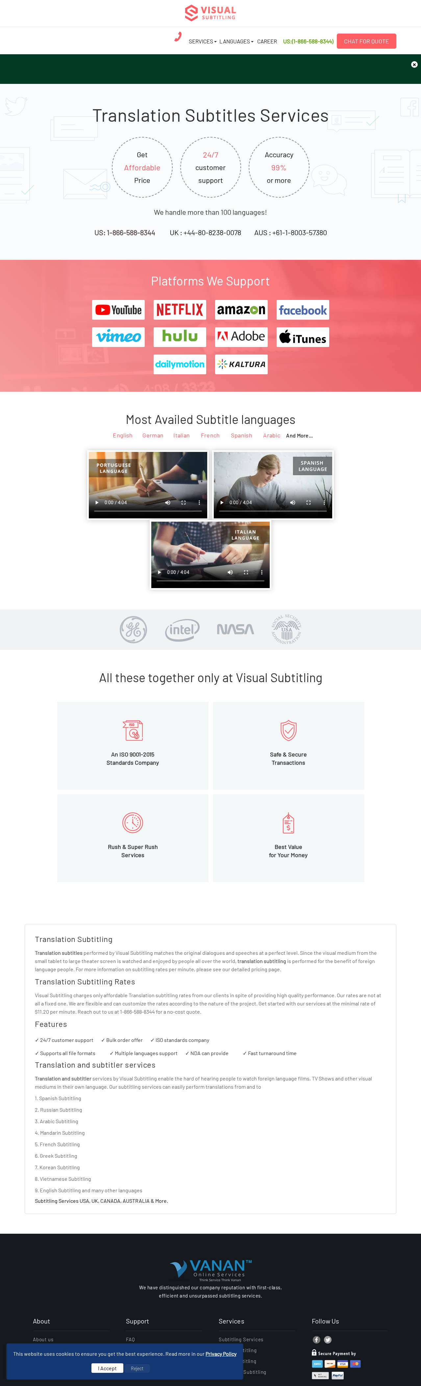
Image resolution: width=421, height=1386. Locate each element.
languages (130, 1190)
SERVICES (201, 41)
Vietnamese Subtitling (65, 1179)
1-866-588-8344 (137, 1011)
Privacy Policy (221, 1353)
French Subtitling (60, 1144)
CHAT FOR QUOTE (366, 41)
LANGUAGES (234, 41)
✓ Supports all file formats (65, 1053)
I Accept (107, 1368)
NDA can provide (209, 1053)
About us (43, 1339)
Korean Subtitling (59, 1167)
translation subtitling (261, 961)
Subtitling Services (241, 1339)
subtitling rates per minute (163, 969)
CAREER (267, 41)
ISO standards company (182, 1040)
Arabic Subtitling (59, 1121)
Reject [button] (137, 1368)
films (304, 1078)
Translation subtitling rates (160, 995)
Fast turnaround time (272, 1053)
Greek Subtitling (58, 1155)
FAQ (130, 1339)
